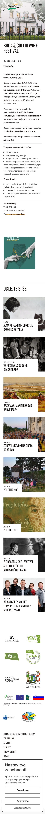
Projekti (7, 747)
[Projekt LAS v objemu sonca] (29, 717)
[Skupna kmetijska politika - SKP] (24, 697)
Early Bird (7, 187)
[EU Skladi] (9, 717)
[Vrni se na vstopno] (11, 7)
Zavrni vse (22, 801)
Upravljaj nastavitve (22, 808)
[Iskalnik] (33, 4)
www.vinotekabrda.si (15, 214)
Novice (6, 756)
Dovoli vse (22, 790)
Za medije (7, 743)
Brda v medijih (9, 752)
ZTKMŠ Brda (8, 738)
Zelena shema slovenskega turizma (19, 734)
